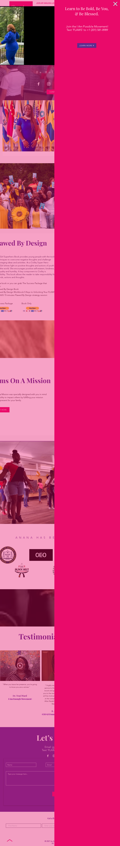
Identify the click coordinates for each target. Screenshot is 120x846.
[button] (115, 4)
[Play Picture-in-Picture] (47, 61)
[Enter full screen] (51, 61)
